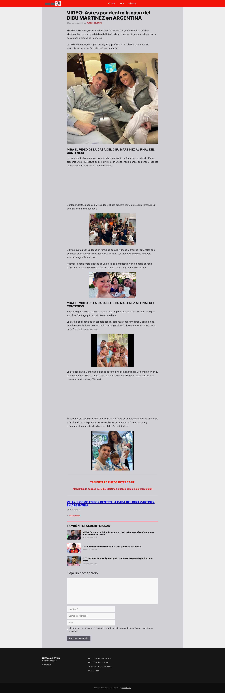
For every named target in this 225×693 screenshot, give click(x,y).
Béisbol (132, 3)
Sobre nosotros (49, 661)
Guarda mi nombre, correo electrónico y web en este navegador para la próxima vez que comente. (111, 629)
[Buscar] (53, 4)
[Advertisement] (112, 186)
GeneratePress (126, 688)
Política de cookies (98, 663)
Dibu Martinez (74, 515)
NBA (122, 3)
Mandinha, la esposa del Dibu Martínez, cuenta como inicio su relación (112, 489)
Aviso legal (94, 671)
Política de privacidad (99, 659)
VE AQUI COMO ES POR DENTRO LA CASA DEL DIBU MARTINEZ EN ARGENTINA (111, 503)
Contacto (46, 665)
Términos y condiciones (99, 667)
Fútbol (111, 3)
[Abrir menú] (47, 4)
